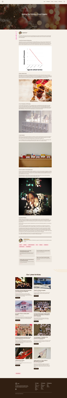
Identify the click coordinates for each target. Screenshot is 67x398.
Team (35, 387)
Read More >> (21, 255)
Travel (20, 244)
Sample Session (43, 385)
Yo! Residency (60, 1)
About (44, 1)
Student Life (46, 244)
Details (48, 385)
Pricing (36, 388)
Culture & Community (31, 244)
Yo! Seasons (55, 1)
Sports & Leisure (22, 246)
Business (41, 244)
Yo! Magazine (48, 1)
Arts (36, 244)
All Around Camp (37, 385)
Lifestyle (25, 244)
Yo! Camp (52, 1)
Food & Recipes (28, 246)
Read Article (17, 297)
